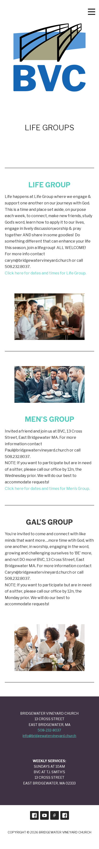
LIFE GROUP (49, 185)
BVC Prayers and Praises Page (64, 815)
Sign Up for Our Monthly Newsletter (54, 815)
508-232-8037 (49, 730)
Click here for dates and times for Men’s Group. (47, 488)
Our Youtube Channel (44, 815)
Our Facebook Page (34, 815)
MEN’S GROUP (49, 419)
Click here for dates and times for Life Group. (45, 273)
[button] (91, 12)
